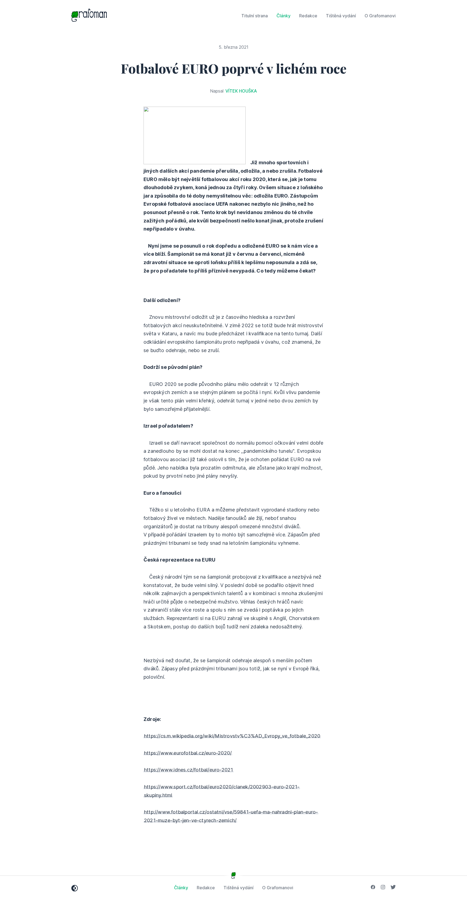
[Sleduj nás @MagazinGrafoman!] (393, 887)
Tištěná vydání (341, 15)
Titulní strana (254, 15)
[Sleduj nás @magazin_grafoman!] (383, 887)
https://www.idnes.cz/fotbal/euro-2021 (188, 770)
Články (283, 15)
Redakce (308, 15)
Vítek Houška (241, 91)
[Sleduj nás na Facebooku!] (373, 887)
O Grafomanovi (380, 15)
